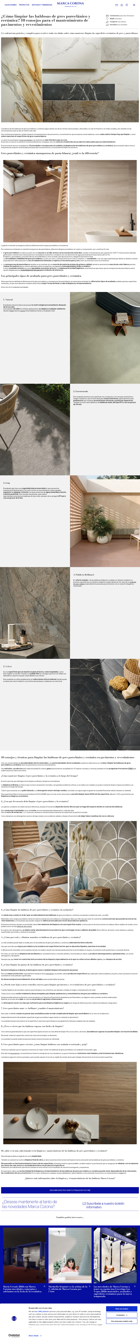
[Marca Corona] (70, 5)
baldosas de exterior (24, 926)
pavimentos (14, 1053)
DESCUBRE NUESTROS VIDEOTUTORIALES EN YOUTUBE (70, 1190)
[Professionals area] (127, 5)
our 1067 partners (42, 1311)
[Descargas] (122, 5)
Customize (120, 1315)
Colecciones (11, 5)
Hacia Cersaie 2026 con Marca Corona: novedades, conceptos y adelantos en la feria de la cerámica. (22, 1289)
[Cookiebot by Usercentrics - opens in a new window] (14, 1335)
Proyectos (24, 5)
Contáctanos (122, 16)
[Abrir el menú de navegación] (134, 5)
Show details (34, 1336)
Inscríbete (118, 25)
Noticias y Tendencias (42, 5)
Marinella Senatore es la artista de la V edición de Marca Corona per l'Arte (67, 1289)
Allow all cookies (121, 1309)
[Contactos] (117, 4)
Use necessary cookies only (121, 1321)
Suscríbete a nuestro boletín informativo (105, 1205)
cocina (22, 311)
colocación (50, 974)
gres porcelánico (26, 140)
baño (12, 311)
